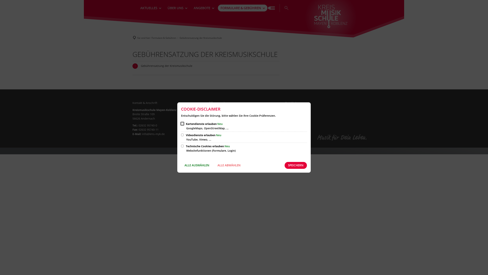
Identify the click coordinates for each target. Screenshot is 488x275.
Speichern (295, 165)
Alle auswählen (197, 165)
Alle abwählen (229, 165)
